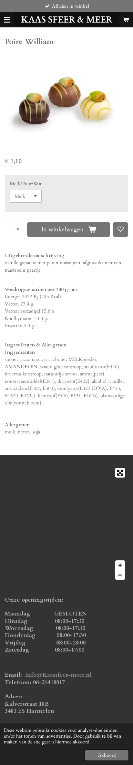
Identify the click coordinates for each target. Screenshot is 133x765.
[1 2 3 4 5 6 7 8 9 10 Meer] (14, 229)
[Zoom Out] (120, 575)
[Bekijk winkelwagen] (126, 19)
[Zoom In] (120, 565)
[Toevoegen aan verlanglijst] (120, 229)
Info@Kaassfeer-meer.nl (58, 675)
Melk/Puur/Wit (26, 183)
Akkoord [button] (107, 755)
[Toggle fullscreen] (120, 473)
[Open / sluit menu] (7, 19)
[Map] (66, 524)
